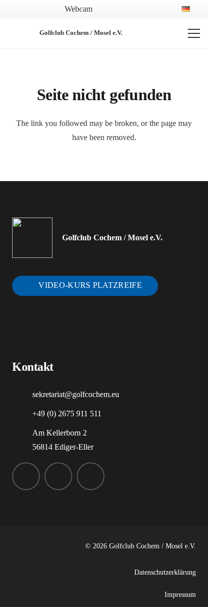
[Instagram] (124, 9)
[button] (26, 9)
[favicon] (18, 33)
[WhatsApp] (140, 8)
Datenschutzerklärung (165, 572)
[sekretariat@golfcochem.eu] (22, 395)
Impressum (180, 594)
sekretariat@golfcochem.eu (75, 394)
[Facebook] (107, 8)
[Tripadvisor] (157, 8)
